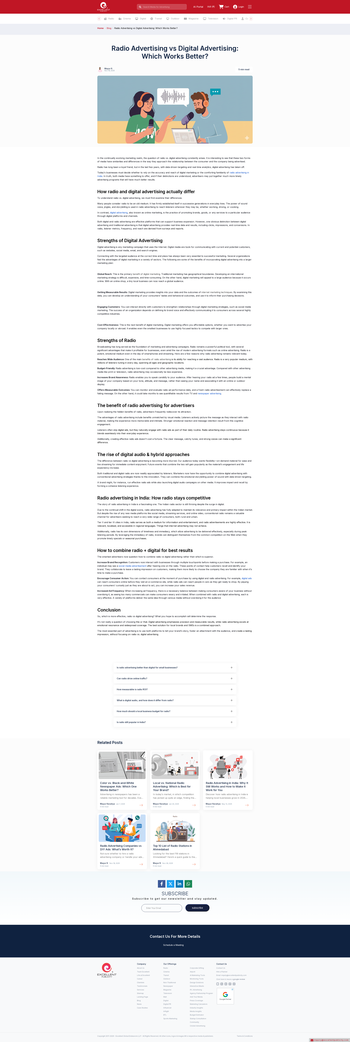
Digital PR (232, 18)
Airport (192, 972)
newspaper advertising (209, 393)
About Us (140, 968)
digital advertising (119, 212)
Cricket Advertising (197, 1026)
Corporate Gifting (197, 968)
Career (139, 979)
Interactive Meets (197, 986)
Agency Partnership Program (201, 993)
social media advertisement (132, 566)
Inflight (166, 1011)
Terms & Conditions (245, 1036)
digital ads (247, 578)
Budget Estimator (197, 1015)
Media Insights (196, 1011)
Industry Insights (196, 1008)
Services (140, 990)
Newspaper (168, 986)
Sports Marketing (170, 1019)
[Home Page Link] (103, 6)
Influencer (167, 1008)
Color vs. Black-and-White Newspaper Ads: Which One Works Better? (118, 786)
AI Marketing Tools (197, 975)
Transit (158, 18)
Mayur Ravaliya (107, 804)
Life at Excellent (143, 975)
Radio (111, 18)
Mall (165, 997)
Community (194, 1022)
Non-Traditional (169, 982)
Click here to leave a (230, 979)
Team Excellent (143, 972)
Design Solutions (197, 982)
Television (212, 18)
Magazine (193, 18)
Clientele (140, 982)
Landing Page (142, 997)
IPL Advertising (196, 990)
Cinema (126, 18)
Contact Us (220, 968)
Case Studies (142, 1008)
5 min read (243, 69)
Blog (139, 1001)
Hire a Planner (221, 972)
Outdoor (175, 18)
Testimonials (142, 986)
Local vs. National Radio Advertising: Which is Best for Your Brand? (172, 786)
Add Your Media (196, 997)
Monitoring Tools (197, 979)
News (139, 1004)
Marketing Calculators (198, 1004)
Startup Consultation (198, 1019)
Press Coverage (196, 1001)
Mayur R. (108, 68)
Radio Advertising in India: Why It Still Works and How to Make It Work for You (227, 786)
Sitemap (140, 993)
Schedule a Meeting (173, 945)
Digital (142, 18)
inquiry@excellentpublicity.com (234, 975)
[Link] (122, 765)
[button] (250, 7)
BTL (165, 1015)
